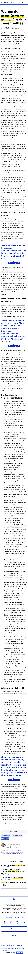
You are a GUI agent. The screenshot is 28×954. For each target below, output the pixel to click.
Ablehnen (13, 952)
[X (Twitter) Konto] (11, 922)
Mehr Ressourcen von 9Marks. (15, 853)
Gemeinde (4, 7)
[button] (8, 892)
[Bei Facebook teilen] (9, 263)
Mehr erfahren (7, 952)
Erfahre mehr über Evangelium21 (12, 917)
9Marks (19, 850)
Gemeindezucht (5, 838)
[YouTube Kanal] (24, 922)
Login (14, 935)
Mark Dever (9, 843)
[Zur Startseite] (9, 2)
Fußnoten (13, 832)
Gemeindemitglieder (6, 835)
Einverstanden (19, 952)
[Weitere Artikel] (1, 27)
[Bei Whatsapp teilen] (15, 263)
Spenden (14, 929)
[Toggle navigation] (25, 2)
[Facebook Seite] (4, 922)
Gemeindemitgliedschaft (17, 835)
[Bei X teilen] (12, 263)
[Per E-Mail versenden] (18, 263)
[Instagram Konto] (17, 922)
